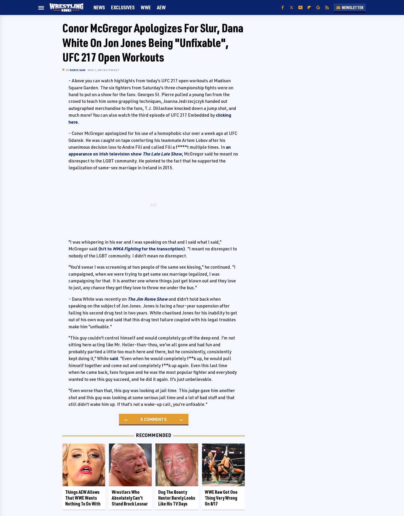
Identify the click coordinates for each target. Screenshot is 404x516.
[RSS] (327, 8)
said (114, 358)
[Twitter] (291, 8)
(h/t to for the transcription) (141, 249)
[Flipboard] (309, 8)
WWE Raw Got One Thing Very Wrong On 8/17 (221, 498)
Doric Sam (77, 70)
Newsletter (352, 7)
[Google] (318, 8)
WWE (146, 7)
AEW (161, 7)
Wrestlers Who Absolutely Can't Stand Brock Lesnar (130, 498)
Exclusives (123, 7)
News (99, 7)
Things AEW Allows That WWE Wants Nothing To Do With (83, 498)
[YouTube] (300, 8)
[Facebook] (283, 8)
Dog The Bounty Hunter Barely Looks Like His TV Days (176, 498)
